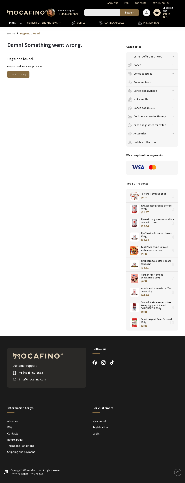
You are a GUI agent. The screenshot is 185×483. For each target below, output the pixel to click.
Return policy (161, 3)
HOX (41, 473)
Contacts (141, 3)
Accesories (140, 134)
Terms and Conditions (20, 446)
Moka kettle (141, 99)
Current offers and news (148, 57)
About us (112, 3)
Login (96, 434)
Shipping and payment (21, 452)
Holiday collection (145, 142)
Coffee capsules (143, 74)
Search (129, 12)
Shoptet (24, 473)
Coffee (137, 65)
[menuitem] (46, 23)
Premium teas (142, 82)
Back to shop (18, 74)
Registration (100, 427)
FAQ (126, 3)
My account (99, 421)
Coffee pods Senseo (145, 91)
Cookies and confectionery (150, 116)
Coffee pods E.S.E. (144, 108)
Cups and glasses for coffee (150, 125)
